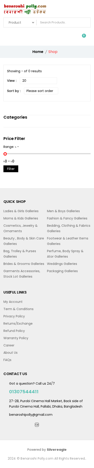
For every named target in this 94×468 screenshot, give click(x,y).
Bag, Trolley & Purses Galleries (19, 254)
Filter (11, 169)
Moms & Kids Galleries (20, 218)
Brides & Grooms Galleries (23, 263)
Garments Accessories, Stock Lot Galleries (21, 274)
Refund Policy (14, 331)
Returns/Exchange (18, 323)
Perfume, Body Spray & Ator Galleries (65, 254)
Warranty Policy (15, 338)
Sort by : (14, 91)
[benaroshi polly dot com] (47, 9)
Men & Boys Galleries (63, 211)
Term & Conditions (18, 309)
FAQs (7, 360)
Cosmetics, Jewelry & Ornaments (20, 228)
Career (8, 345)
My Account (13, 301)
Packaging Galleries (62, 271)
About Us (10, 352)
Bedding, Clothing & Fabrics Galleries (68, 228)
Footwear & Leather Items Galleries (67, 241)
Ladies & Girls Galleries (21, 211)
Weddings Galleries (62, 263)
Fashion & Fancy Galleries (67, 218)
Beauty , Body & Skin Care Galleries (23, 241)
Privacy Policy (14, 316)
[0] (80, 37)
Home (37, 51)
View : (11, 80)
